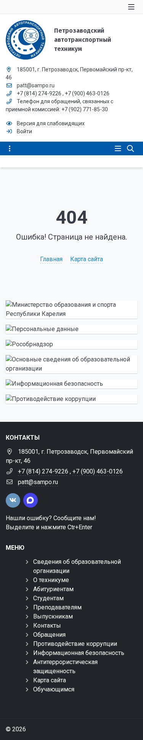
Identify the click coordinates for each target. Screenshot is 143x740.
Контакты (47, 625)
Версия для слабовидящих (51, 123)
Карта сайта (86, 259)
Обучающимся (53, 689)
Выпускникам (53, 616)
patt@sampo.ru (36, 85)
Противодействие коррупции (75, 643)
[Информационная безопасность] (71, 383)
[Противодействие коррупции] (71, 399)
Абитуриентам (53, 589)
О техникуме (51, 580)
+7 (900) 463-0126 (87, 93)
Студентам (48, 598)
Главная (51, 259)
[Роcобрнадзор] (71, 344)
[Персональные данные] (71, 329)
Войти (24, 131)
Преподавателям (57, 607)
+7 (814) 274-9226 (39, 93)
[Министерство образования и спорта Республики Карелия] (71, 309)
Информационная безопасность (78, 652)
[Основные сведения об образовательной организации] (71, 364)
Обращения (49, 634)
